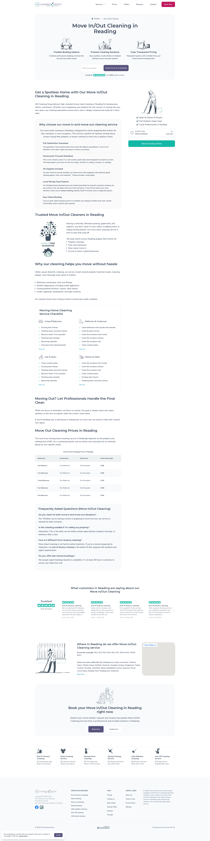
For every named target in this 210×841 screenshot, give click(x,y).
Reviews (139, 4)
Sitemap (128, 807)
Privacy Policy (130, 803)
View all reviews (46, 609)
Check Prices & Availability (116, 68)
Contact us (111, 799)
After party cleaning (78, 816)
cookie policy (23, 836)
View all (41, 349)
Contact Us (113, 729)
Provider (110, 815)
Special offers (112, 807)
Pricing (109, 795)
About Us (129, 795)
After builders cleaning (79, 809)
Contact (153, 4)
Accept (58, 835)
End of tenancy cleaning (71, 605)
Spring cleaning (76, 806)
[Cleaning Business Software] (103, 827)
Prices (114, 4)
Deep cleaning (76, 799)
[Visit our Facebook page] (36, 807)
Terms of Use (130, 799)
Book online (111, 803)
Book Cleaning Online (152, 143)
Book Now (168, 4)
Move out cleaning (77, 802)
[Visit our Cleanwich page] (41, 807)
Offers (126, 4)
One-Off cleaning (77, 813)
